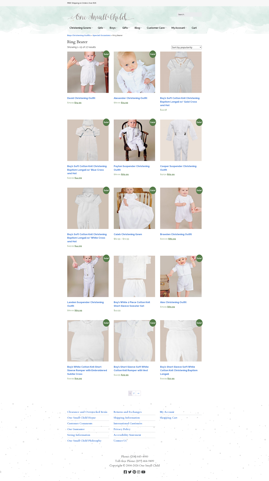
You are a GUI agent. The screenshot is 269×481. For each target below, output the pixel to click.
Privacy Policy (122, 429)
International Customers (128, 423)
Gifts (125, 27)
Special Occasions (102, 35)
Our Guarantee (76, 429)
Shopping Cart (168, 417)
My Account (178, 27)
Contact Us (120, 440)
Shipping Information (127, 417)
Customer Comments (79, 423)
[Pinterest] (134, 472)
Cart (194, 27)
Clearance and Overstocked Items (87, 412)
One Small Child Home (81, 417)
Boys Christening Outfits (79, 35)
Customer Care (156, 27)
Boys (112, 27)
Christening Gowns (80, 27)
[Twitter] (130, 472)
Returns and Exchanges (128, 412)
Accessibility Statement (127, 435)
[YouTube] (143, 472)
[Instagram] (138, 472)
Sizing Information (78, 435)
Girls (100, 27)
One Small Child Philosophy (84, 440)
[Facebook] (125, 472)
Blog (137, 27)
